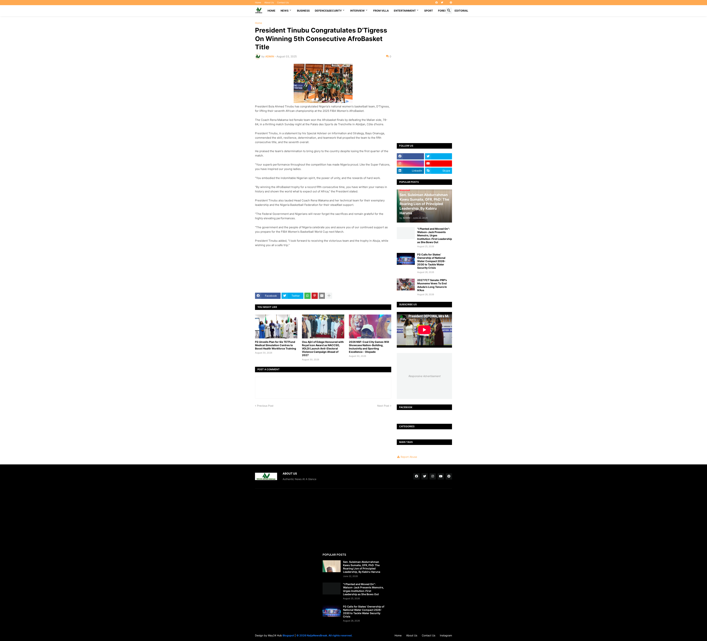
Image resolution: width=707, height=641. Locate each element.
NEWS (285, 10)
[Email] (322, 296)
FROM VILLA (381, 10)
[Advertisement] (424, 77)
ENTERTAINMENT (405, 10)
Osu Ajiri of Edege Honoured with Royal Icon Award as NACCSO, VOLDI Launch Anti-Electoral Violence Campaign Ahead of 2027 (323, 348)
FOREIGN (443, 10)
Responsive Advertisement (424, 376)
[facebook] (436, 2)
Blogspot (288, 635)
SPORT (428, 10)
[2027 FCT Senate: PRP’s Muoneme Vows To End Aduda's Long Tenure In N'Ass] (406, 284)
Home (258, 2)
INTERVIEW (357, 10)
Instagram (446, 635)
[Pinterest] (315, 296)
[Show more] (329, 296)
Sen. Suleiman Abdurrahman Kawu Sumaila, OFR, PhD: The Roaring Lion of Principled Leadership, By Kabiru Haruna (361, 566)
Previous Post (265, 405)
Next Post (383, 405)
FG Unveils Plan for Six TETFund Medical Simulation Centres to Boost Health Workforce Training (275, 345)
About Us (269, 2)
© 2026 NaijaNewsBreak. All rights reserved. (324, 635)
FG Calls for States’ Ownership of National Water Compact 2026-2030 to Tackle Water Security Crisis (431, 261)
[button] (449, 11)
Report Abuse (409, 456)
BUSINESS (303, 10)
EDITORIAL (461, 10)
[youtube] (438, 163)
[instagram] (410, 163)
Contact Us (283, 2)
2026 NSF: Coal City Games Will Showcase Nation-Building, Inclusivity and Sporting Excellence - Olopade (369, 347)
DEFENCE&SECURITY (328, 10)
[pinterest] (451, 2)
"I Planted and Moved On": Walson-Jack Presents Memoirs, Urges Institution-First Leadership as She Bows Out (434, 235)
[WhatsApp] (307, 296)
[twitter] (442, 2)
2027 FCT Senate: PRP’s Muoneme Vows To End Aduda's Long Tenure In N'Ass (432, 285)
